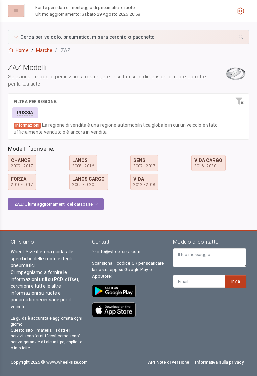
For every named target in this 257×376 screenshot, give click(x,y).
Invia (235, 281)
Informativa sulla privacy (219, 362)
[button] (128, 37)
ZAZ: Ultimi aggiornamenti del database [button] (54, 204)
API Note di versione (169, 362)
